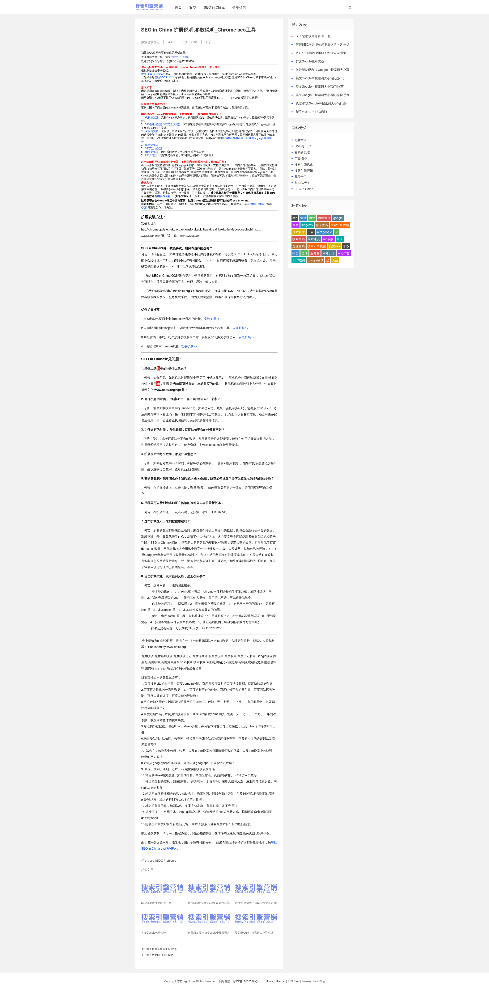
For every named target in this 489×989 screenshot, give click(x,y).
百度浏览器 (152, 131)
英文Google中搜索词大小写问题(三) (320, 86)
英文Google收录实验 (310, 61)
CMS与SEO (303, 146)
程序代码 (322, 225)
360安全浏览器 (172, 124)
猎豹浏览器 (152, 145)
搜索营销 (298, 239)
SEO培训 (298, 260)
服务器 (315, 253)
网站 (312, 218)
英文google (324, 232)
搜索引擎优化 (150, 42)
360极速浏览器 (154, 124)
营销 (303, 218)
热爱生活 (301, 140)
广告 (311, 232)
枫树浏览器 (152, 117)
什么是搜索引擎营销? (164, 949)
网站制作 (298, 232)
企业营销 (298, 246)
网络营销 (324, 218)
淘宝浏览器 (152, 151)
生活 (340, 239)
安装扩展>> (212, 318)
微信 (261, 204)
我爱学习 (301, 176)
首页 (178, 7)
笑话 (304, 253)
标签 (192, 7)
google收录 (315, 260)
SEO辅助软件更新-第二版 (313, 36)
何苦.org (182, 981)
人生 (335, 260)
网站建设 (314, 239)
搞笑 (295, 253)
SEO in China (214, 7)
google (338, 218)
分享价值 (239, 7)
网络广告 (344, 253)
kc (336, 232)
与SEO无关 (302, 182)
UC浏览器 (151, 155)
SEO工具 (160, 860)
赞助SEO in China (152, 73)
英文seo (334, 246)
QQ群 (144, 207)
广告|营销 (301, 158)
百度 (295, 225)
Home (269, 981)
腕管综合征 (164, 196)
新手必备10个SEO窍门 (311, 111)
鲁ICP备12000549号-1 (246, 981)
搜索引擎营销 (304, 170)
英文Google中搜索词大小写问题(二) (320, 78)
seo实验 (328, 239)
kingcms (307, 225)
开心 (346, 246)
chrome (171, 860)
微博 (253, 204)
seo (152, 860)
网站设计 (328, 253)
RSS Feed (294, 981)
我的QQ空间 (180, 57)
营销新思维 (302, 152)
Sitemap (280, 981)
